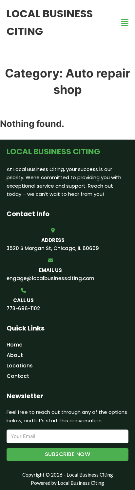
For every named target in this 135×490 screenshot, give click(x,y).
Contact (18, 376)
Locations (20, 365)
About (15, 355)
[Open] (124, 23)
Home (14, 344)
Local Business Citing (50, 22)
